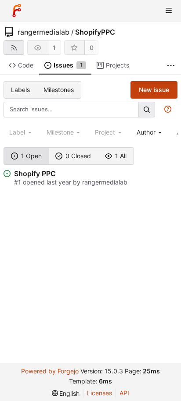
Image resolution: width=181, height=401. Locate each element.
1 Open (31, 156)
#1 (18, 182)
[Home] (16, 10)
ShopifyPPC (95, 32)
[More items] (170, 66)
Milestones (58, 89)
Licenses (99, 393)
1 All (121, 156)
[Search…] (146, 109)
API (124, 393)
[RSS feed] (14, 47)
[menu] (66, 393)
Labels (20, 89)
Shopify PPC (35, 173)
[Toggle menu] (169, 10)
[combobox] (150, 132)
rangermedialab (43, 32)
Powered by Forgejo (50, 371)
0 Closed (78, 156)
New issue (154, 89)
